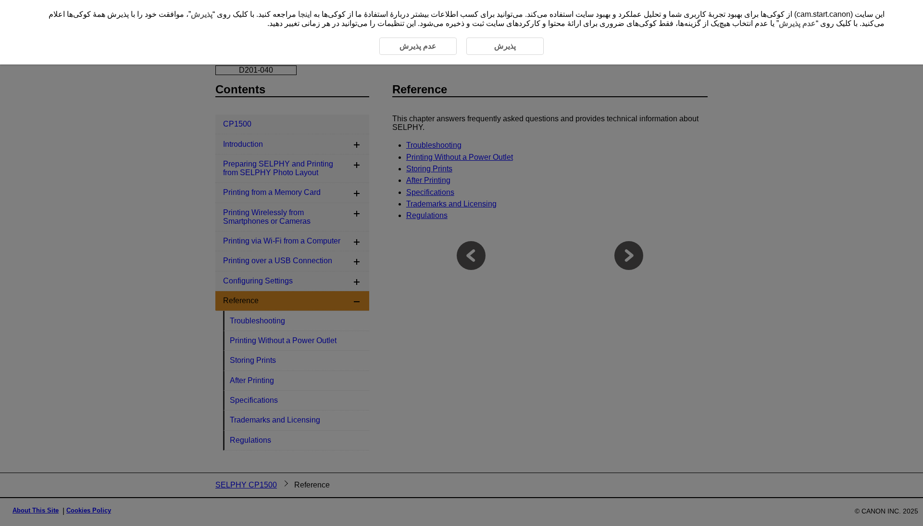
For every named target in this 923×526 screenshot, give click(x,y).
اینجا (305, 14)
